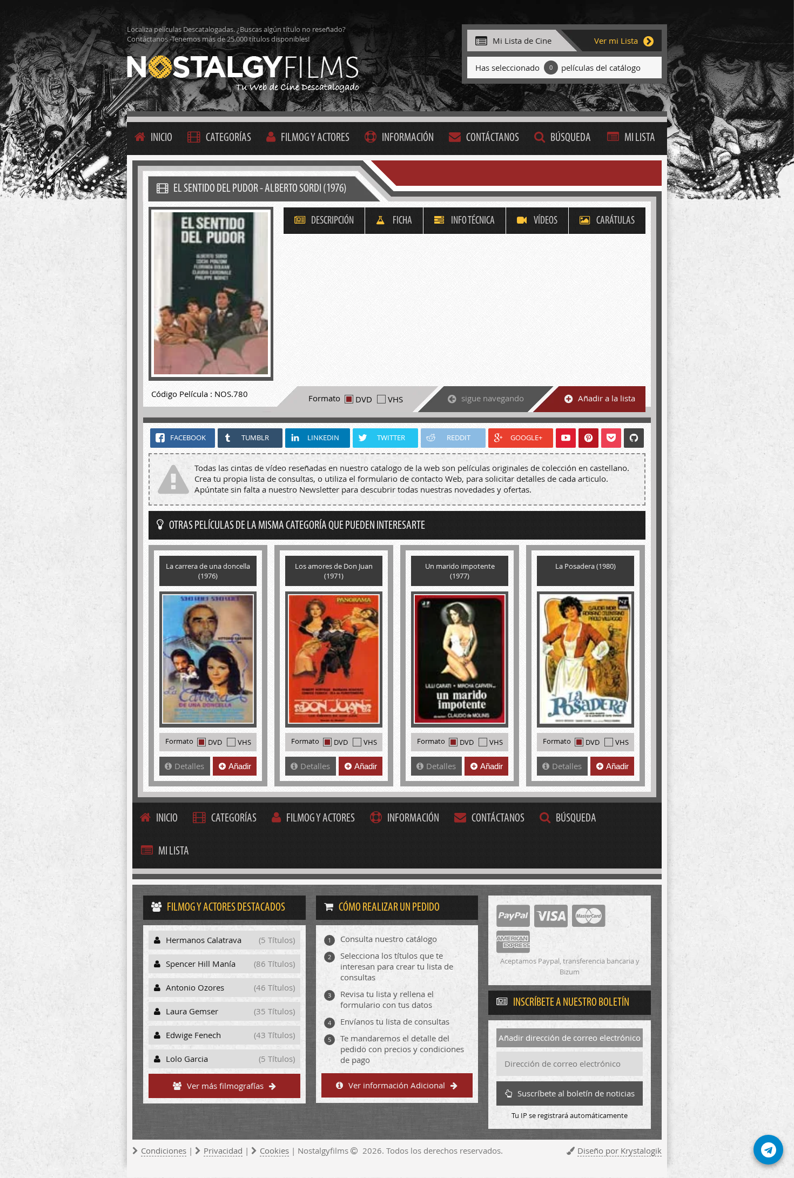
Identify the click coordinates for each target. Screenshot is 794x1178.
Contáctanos (492, 138)
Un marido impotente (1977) (460, 571)
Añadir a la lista (606, 398)
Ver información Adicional (396, 1085)
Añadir (239, 766)
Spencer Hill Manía (230, 963)
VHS (395, 399)
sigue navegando (492, 398)
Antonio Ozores (230, 987)
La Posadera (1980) (585, 566)
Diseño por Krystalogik (619, 1150)
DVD (363, 399)
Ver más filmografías (225, 1085)
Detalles (189, 765)
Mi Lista (639, 138)
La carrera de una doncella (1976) (208, 571)
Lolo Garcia (230, 1058)
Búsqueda (570, 138)
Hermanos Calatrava (230, 939)
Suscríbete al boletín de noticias (576, 1093)
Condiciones (163, 1150)
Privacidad (223, 1150)
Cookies (274, 1150)
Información (408, 138)
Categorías (228, 138)
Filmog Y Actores (315, 138)
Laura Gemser (230, 1011)
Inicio (161, 138)
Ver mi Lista (616, 40)
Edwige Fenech (230, 1034)
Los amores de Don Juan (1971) (334, 571)
